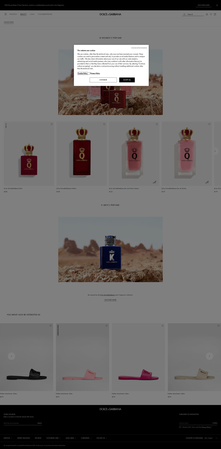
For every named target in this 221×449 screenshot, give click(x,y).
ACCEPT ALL (127, 80)
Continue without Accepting (139, 47)
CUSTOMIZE (103, 80)
